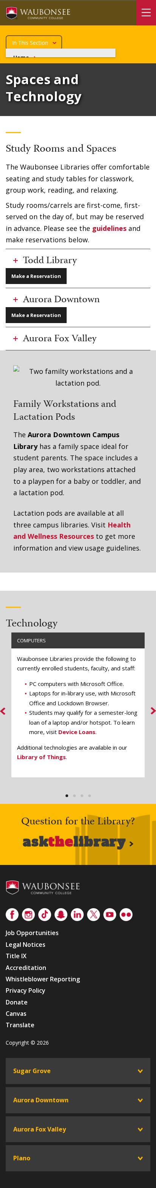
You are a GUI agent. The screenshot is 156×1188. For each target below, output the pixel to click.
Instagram (28, 913)
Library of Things (41, 757)
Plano (21, 1158)
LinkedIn (77, 913)
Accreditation (26, 968)
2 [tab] (74, 796)
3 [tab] (82, 796)
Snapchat (61, 913)
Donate (17, 1002)
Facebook (12, 913)
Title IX (16, 956)
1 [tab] (67, 796)
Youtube (109, 913)
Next (147, 711)
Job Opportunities (32, 933)
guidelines (109, 228)
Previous (8, 710)
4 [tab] (89, 796)
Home (21, 57)
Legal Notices (25, 944)
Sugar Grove (32, 1071)
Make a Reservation (36, 276)
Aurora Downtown (41, 1100)
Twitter (93, 913)
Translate (20, 1025)
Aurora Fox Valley (39, 1129)
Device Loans (76, 732)
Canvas (16, 1013)
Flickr (126, 913)
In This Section (30, 42)
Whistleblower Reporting (43, 979)
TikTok (44, 913)
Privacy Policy (25, 990)
